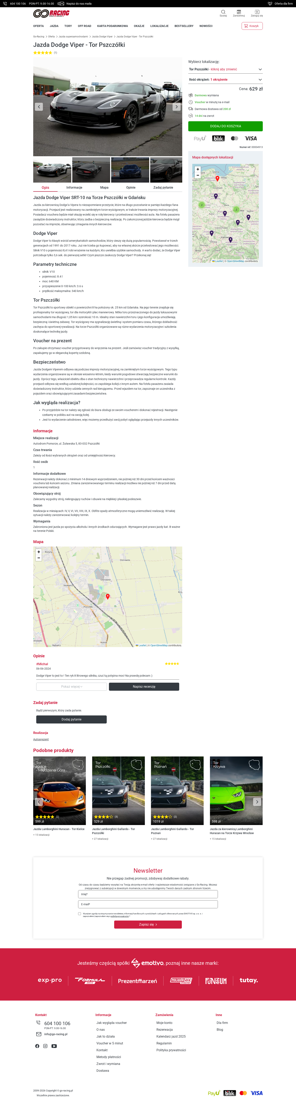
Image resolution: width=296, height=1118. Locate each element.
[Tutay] (249, 981)
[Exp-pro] (50, 981)
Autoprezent (41, 739)
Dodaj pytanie (71, 719)
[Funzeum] (216, 981)
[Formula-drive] (90, 981)
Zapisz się (146, 924)
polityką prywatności (120, 916)
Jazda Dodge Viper (102, 36)
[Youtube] (54, 1046)
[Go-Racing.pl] (51, 13)
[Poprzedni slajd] (39, 107)
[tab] (51, 170)
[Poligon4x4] (181, 981)
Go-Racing (39, 36)
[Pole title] (107, 106)
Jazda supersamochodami (73, 36)
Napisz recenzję (144, 686)
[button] (236, 210)
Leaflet (219, 261)
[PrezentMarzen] (137, 981)
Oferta (51, 36)
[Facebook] (37, 1046)
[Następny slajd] (177, 107)
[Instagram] (45, 1046)
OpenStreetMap (235, 261)
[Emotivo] (147, 963)
